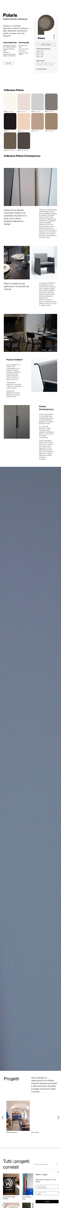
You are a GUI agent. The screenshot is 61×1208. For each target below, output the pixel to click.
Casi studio (8, 63)
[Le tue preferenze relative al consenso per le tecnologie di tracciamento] (2, 1205)
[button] (58, 1117)
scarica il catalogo (46, 44)
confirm (47, 1201)
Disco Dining (26, 1197)
